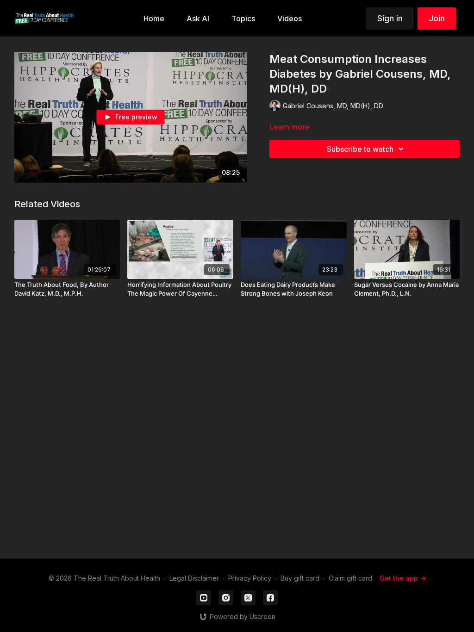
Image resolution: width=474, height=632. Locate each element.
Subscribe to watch (360, 149)
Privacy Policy (249, 578)
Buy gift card (300, 578)
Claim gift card (350, 578)
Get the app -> (403, 578)
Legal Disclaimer (194, 578)
